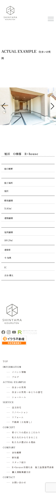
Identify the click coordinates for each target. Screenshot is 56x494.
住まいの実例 (19, 387)
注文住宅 (16, 407)
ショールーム (19, 397)
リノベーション (20, 412)
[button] (3, 106)
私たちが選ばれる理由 (24, 442)
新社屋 (15, 457)
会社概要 (16, 452)
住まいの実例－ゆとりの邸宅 (27, 392)
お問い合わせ (19, 482)
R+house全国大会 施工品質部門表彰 (33, 467)
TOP (5, 361)
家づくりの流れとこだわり (26, 432)
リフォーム (18, 417)
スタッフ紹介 (19, 462)
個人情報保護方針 (21, 472)
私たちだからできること (25, 437)
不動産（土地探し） (22, 422)
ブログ (15, 376)
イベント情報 (19, 371)
